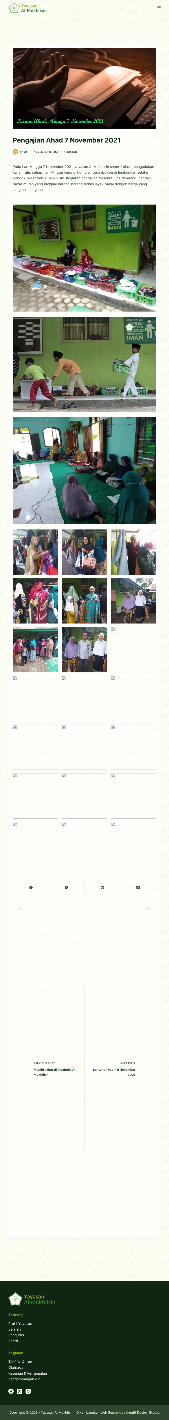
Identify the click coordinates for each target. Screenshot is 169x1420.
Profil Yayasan (20, 1323)
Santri (13, 1341)
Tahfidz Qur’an (20, 1361)
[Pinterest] (103, 887)
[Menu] (159, 8)
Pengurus (16, 1335)
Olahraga (15, 1367)
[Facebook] (31, 887)
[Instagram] (28, 1391)
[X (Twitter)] (67, 887)
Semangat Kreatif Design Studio (134, 1412)
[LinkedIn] (138, 887)
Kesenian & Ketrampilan (27, 1373)
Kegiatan (70, 151)
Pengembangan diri (24, 1379)
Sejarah (14, 1329)
